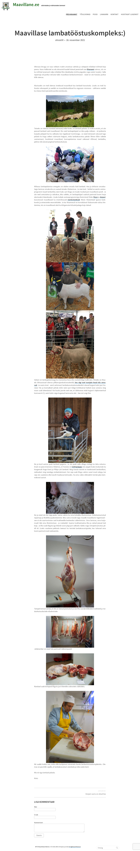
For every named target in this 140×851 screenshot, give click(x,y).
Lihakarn (104, 14)
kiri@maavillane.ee (75, 847)
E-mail (36, 815)
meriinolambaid (74, 200)
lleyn (96, 197)
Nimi (35, 807)
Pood (95, 14)
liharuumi (90, 69)
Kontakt (114, 14)
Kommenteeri (38, 823)
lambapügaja (76, 467)
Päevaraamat (71, 14)
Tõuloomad (85, 14)
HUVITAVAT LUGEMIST (129, 14)
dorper (102, 197)
